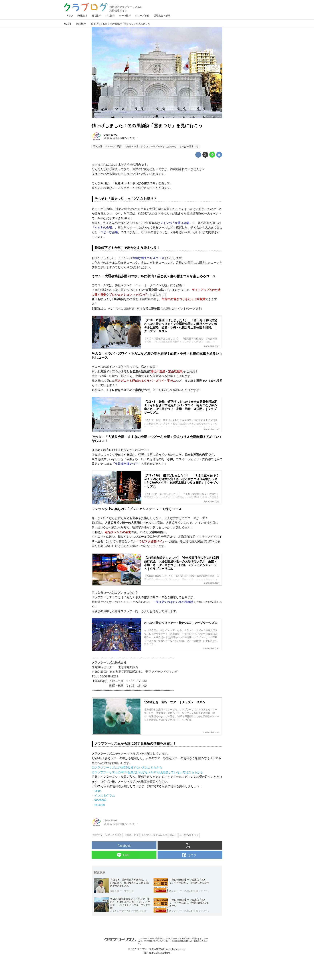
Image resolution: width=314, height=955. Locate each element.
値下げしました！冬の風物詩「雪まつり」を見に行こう (147, 125)
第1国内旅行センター (125, 138)
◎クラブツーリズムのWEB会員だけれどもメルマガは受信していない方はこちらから (147, 772)
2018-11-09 (110, 134)
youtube (99, 804)
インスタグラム (104, 795)
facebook (100, 800)
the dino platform (161, 953)
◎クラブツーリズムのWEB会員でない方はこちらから (127, 767)
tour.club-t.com (214, 116)
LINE (97, 790)
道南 (106, 138)
